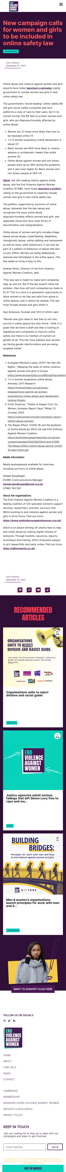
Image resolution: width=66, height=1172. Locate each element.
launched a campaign (39, 88)
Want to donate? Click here (33, 989)
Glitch (6, 180)
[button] (61, 4)
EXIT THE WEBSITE (33, 1168)
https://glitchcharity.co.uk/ (19, 548)
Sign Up (55, 1147)
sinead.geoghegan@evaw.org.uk (23, 484)
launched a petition (49, 188)
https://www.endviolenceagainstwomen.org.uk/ (32, 520)
